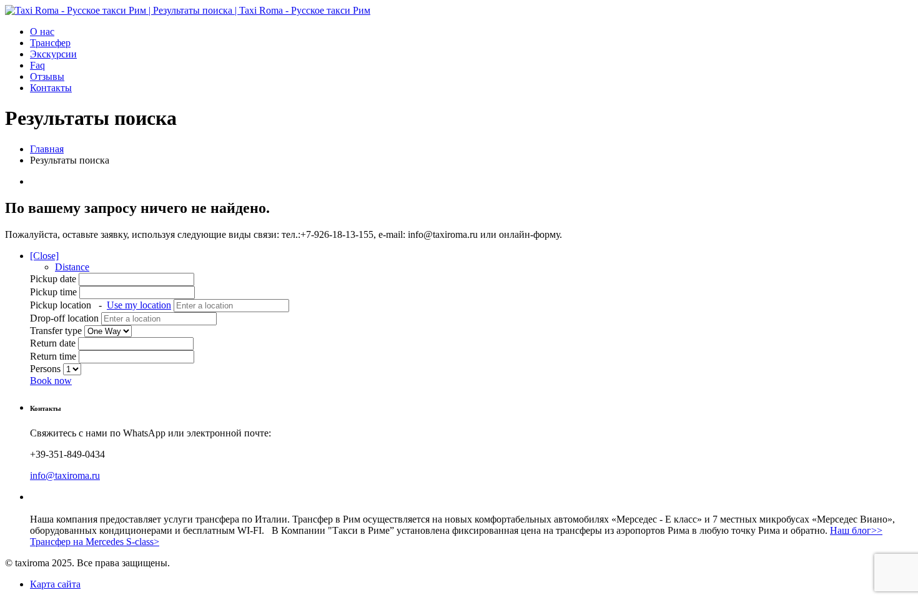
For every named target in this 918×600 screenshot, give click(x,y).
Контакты (51, 87)
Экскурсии (53, 54)
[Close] (44, 255)
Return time (53, 356)
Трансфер (50, 42)
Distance (72, 267)
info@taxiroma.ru (65, 475)
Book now (51, 380)
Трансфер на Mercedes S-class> (94, 541)
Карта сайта (55, 584)
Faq (37, 65)
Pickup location (100, 305)
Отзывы (47, 76)
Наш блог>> (856, 530)
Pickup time (54, 292)
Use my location (139, 305)
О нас (42, 31)
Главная (47, 149)
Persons (46, 368)
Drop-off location (65, 318)
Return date (53, 343)
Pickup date (54, 278)
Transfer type (57, 330)
